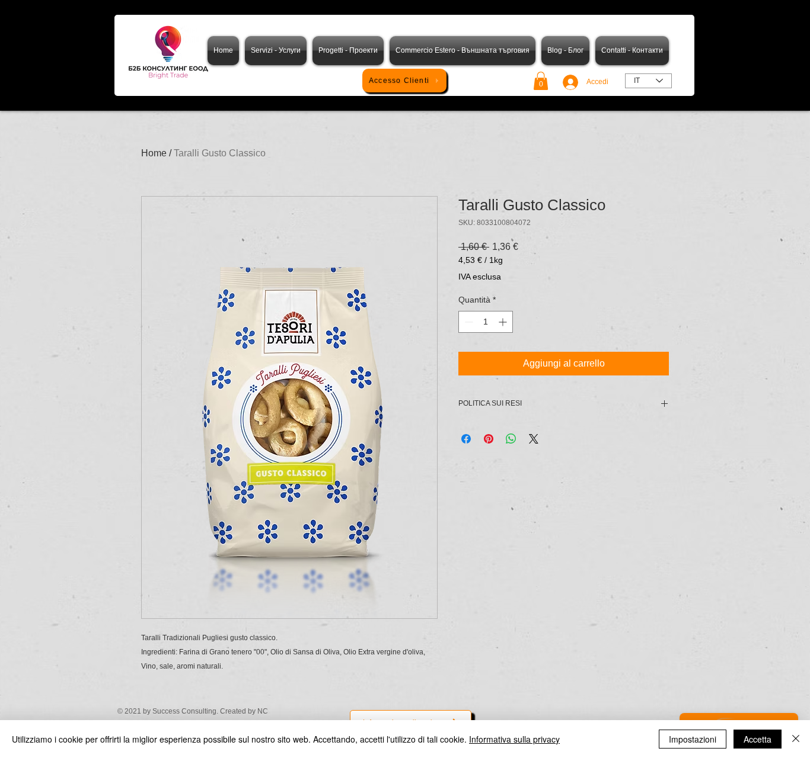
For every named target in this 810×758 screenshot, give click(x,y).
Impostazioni (692, 739)
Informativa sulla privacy (514, 739)
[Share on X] (534, 439)
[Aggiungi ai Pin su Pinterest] (488, 439)
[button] (540, 81)
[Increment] (503, 321)
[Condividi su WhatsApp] (511, 439)
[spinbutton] (485, 321)
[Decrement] (467, 321)
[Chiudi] (796, 739)
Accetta (757, 739)
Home (154, 153)
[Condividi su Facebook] (466, 439)
